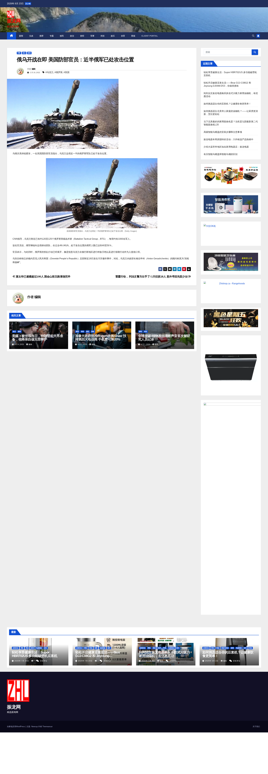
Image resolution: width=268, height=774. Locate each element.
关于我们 (256, 726)
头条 (31, 36)
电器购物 (39, 648)
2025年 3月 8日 (148, 661)
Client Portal (149, 36)
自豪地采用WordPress (16, 726)
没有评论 (43, 661)
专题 (52, 36)
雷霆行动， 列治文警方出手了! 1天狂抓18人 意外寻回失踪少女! (151, 276)
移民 (62, 36)
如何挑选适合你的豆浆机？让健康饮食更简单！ (227, 104)
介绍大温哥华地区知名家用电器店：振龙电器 (226, 147)
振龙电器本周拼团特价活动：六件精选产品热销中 (228, 139)
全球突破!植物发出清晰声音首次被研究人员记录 (164, 337)
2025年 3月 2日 (212, 661)
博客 (22, 648)
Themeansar (47, 726)
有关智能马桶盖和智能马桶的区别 (221, 154)
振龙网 (14, 20)
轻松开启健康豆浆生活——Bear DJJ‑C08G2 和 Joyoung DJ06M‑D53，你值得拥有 (97, 655)
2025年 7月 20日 (22, 661)
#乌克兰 (49, 72)
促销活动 (15, 648)
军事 (92, 36)
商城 (133, 36)
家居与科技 (225, 648)
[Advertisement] (84, 753)
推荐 (42, 36)
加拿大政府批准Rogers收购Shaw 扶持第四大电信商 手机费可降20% (100, 337)
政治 (72, 36)
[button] (253, 36)
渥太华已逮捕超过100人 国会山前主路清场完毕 (42, 276)
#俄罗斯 (59, 72)
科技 (103, 36)
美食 (250, 648)
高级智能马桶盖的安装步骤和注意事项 (223, 132)
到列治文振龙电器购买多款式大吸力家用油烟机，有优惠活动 (164, 654)
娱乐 (113, 36)
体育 (123, 36)
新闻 (21, 36)
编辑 (33, 69)
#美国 (66, 72)
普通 (32, 648)
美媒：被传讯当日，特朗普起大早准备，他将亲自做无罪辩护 (37, 337)
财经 (82, 36)
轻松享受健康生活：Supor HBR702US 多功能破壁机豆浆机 (34, 654)
